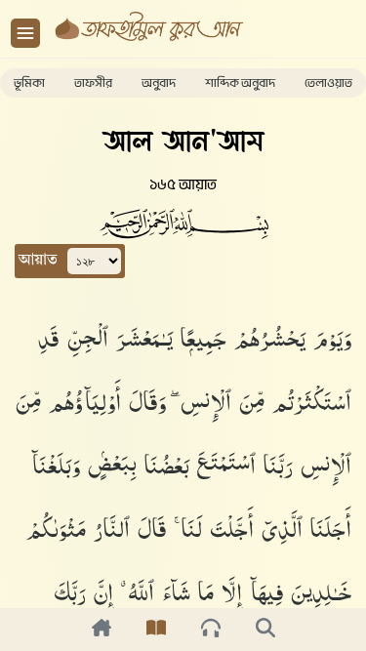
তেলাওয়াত (328, 83)
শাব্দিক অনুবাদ (240, 83)
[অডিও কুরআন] (211, 629)
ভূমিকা (29, 83)
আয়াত (38, 260)
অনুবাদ (159, 83)
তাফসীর (93, 83)
